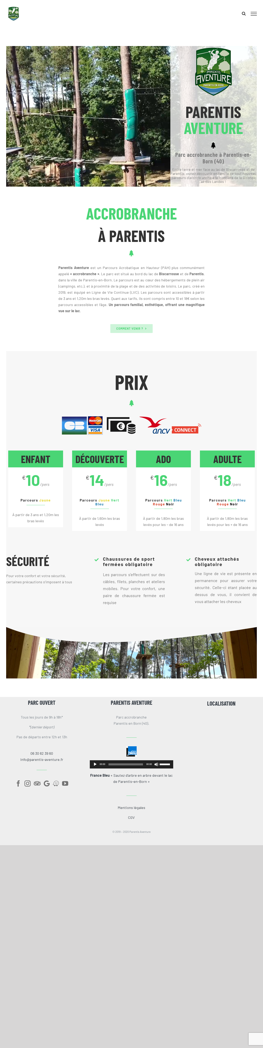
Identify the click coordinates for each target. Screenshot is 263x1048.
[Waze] (56, 783)
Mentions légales (131, 807)
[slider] (165, 764)
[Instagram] (27, 783)
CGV (131, 817)
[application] (131, 764)
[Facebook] (18, 783)
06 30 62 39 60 (41, 753)
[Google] (47, 783)
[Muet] (156, 764)
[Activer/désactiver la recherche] (244, 14)
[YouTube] (65, 783)
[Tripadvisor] (37, 783)
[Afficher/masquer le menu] (254, 14)
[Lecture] (95, 764)
